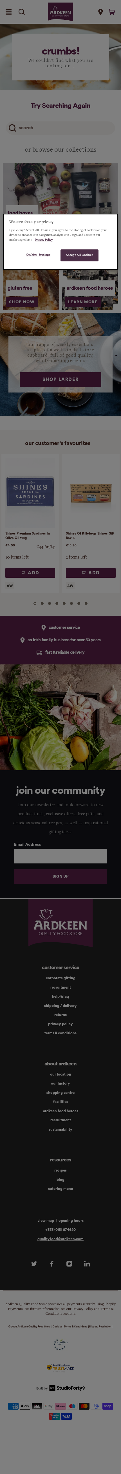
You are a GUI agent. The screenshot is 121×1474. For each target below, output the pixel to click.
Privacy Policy (44, 240)
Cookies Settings (38, 255)
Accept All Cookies (79, 255)
